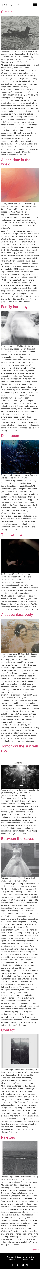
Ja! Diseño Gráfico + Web (23, 1259)
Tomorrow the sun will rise (19, 748)
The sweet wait (14, 534)
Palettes (8, 1137)
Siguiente (34, 1250)
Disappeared (12, 435)
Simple (7, 12)
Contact (8, 1030)
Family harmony (14, 306)
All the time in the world (15, 162)
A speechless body (17, 614)
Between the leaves (17, 838)
